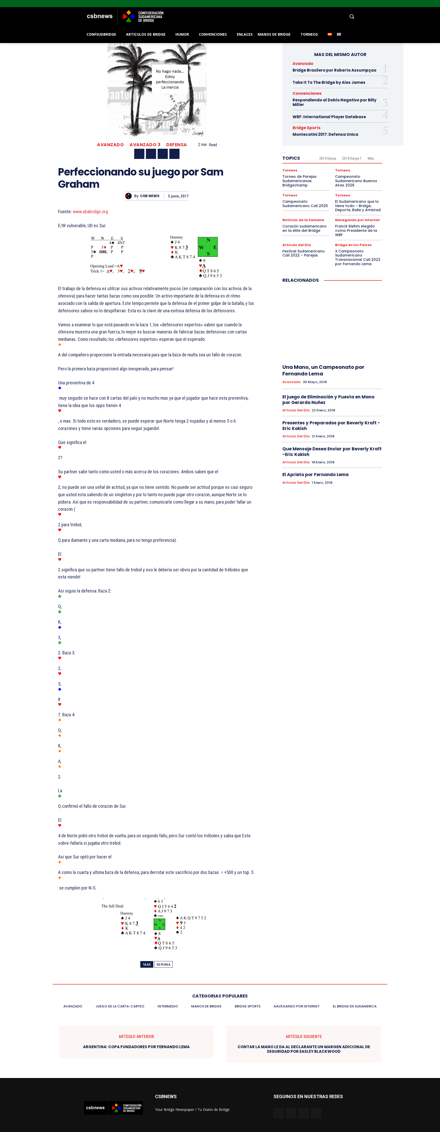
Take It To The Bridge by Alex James (329, 82)
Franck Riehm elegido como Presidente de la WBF (356, 230)
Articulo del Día (296, 245)
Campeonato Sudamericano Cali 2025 (305, 203)
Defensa (176, 145)
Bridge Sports (307, 128)
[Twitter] (430, 4)
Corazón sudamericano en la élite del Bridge (304, 228)
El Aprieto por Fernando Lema (315, 474)
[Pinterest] (163, 154)
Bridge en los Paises (353, 245)
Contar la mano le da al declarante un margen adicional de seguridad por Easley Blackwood (304, 1049)
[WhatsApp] (174, 154)
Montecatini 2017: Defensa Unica (325, 134)
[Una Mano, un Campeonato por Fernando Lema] (332, 324)
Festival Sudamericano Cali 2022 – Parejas (303, 253)
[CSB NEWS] (129, 196)
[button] (261, 16)
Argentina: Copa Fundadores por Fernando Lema (136, 1047)
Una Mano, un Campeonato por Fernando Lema (323, 370)
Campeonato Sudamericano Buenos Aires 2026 (356, 181)
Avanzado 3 (145, 145)
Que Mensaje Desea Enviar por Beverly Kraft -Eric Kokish (332, 451)
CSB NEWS (149, 196)
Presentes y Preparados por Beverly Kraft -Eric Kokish (331, 426)
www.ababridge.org (90, 211)
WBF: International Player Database (329, 116)
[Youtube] (437, 4)
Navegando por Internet (357, 220)
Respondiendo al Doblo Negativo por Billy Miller (334, 102)
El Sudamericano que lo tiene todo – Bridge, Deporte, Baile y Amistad (358, 206)
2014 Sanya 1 (352, 158)
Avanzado (110, 145)
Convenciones (307, 93)
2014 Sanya (327, 158)
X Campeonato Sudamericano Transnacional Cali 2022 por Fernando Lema (357, 257)
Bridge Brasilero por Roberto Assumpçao (334, 70)
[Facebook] (416, 4)
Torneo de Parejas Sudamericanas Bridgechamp (299, 181)
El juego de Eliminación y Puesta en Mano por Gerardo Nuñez (328, 400)
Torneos (289, 170)
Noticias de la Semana (303, 220)
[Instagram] (423, 4)
